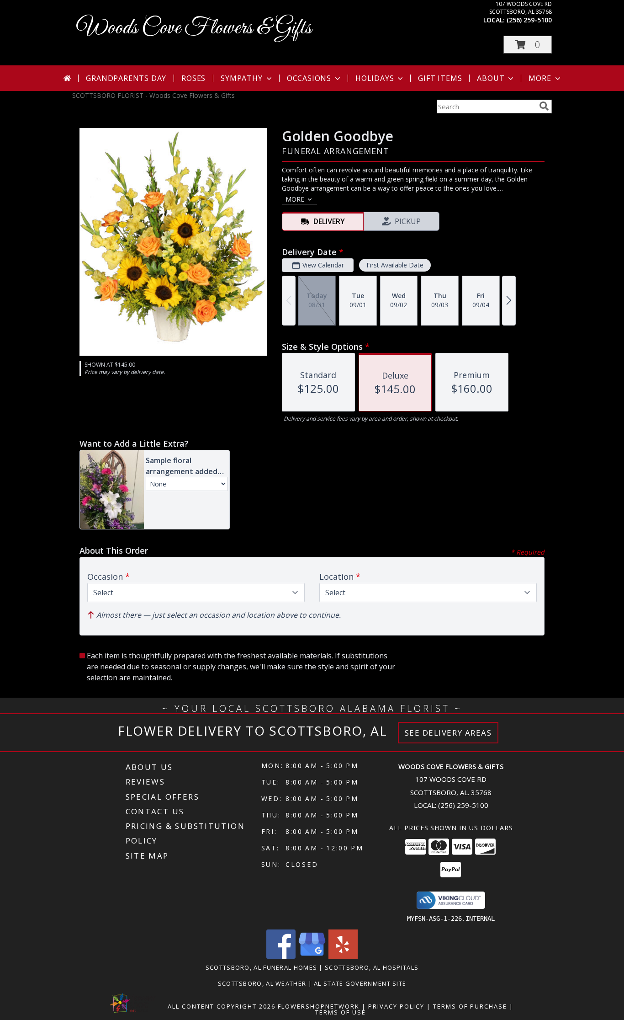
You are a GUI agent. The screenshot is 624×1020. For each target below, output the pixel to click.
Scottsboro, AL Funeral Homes (261, 967)
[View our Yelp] (343, 956)
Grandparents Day (126, 78)
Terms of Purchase (470, 1006)
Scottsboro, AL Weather (262, 983)
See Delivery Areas (448, 732)
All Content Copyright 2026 (221, 1006)
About (490, 78)
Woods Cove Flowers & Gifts (194, 28)
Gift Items (440, 78)
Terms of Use (340, 1012)
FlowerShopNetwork (319, 1006)
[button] (527, 44)
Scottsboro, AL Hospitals (371, 967)
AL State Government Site (360, 983)
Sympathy (241, 78)
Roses (193, 78)
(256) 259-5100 (529, 20)
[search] (544, 106)
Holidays (374, 78)
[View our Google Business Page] (312, 956)
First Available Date (394, 265)
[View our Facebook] (281, 956)
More (540, 78)
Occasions (309, 78)
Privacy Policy (396, 1006)
